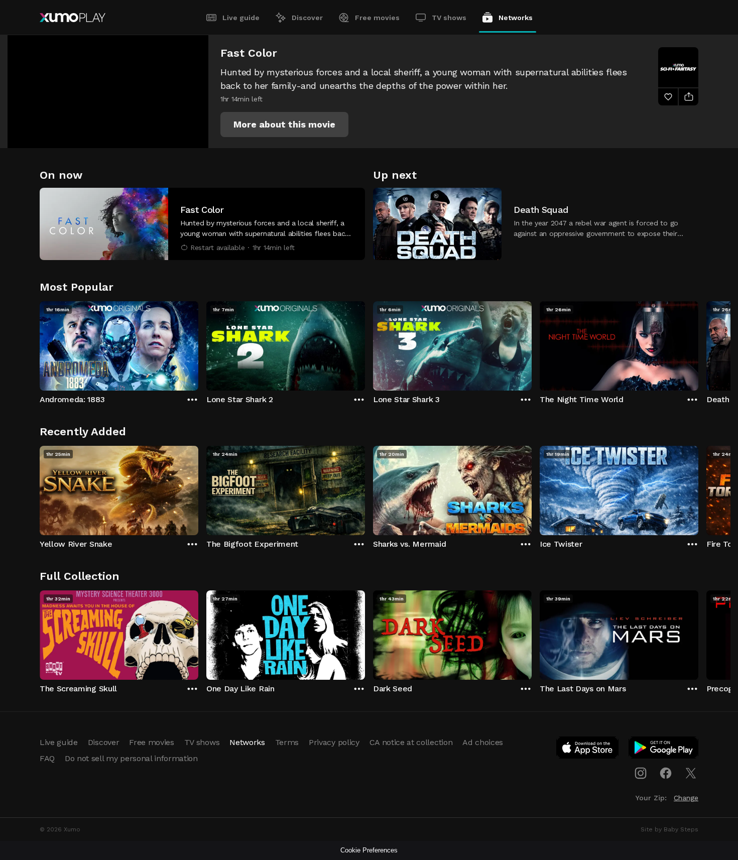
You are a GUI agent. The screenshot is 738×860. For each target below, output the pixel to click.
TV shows (449, 18)
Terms (287, 742)
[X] (690, 773)
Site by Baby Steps (669, 829)
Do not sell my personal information (131, 758)
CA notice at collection (411, 742)
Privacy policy (334, 742)
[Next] (698, 343)
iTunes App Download (588, 750)
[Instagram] (640, 773)
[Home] (72, 17)
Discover (307, 18)
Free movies (377, 18)
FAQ (47, 758)
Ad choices (482, 742)
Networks (516, 18)
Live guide (241, 18)
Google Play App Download (664, 750)
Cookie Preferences (369, 850)
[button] (284, 124)
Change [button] (686, 798)
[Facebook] (665, 773)
